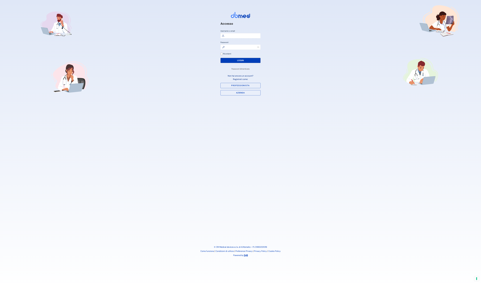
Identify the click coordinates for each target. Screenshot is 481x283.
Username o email (227, 31)
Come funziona (207, 251)
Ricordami (227, 54)
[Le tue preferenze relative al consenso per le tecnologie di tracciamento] (476, 278)
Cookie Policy (274, 251)
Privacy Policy (260, 251)
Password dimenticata (240, 69)
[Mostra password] (258, 47)
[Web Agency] (246, 255)
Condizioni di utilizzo (224, 251)
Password (224, 42)
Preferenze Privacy (244, 251)
